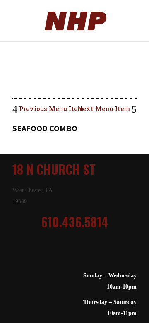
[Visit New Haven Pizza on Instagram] (67, 254)
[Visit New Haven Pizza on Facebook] (78, 254)
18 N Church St (54, 169)
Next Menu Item (104, 108)
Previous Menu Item (50, 108)
